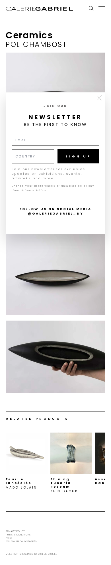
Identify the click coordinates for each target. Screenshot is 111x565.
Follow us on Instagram (22, 541)
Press (9, 538)
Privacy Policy (15, 531)
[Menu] (101, 8)
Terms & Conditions (18, 534)
